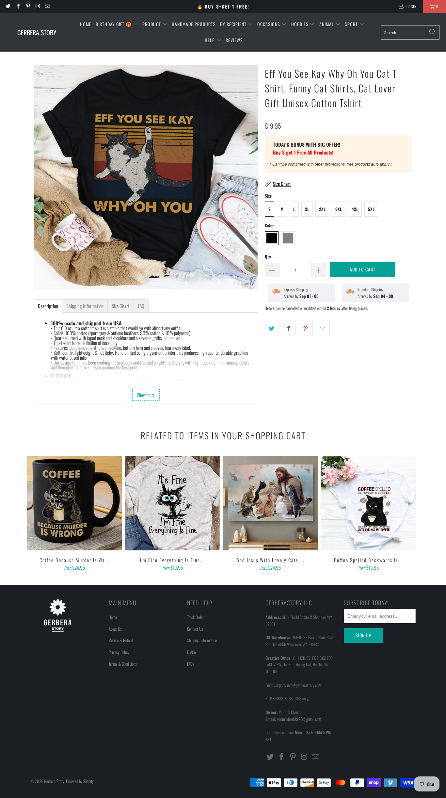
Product (152, 24)
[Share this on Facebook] (289, 328)
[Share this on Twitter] (272, 328)
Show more (146, 394)
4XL (355, 209)
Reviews (234, 40)
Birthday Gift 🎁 (114, 24)
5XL (371, 209)
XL (307, 209)
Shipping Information (202, 640)
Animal (327, 24)
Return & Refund (121, 640)
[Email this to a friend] (323, 328)
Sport (352, 24)
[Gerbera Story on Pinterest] (27, 6)
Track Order (195, 617)
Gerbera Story (54, 781)
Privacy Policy (119, 652)
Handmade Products (194, 24)
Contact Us (195, 629)
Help (210, 40)
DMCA (191, 652)
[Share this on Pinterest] (306, 328)
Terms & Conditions (123, 663)
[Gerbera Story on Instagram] (37, 6)
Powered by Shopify (80, 781)
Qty (268, 256)
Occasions (269, 24)
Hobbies (300, 24)
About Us (115, 629)
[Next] (409, 514)
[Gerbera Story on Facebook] (17, 6)
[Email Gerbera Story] (47, 6)
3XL (338, 209)
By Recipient (234, 24)
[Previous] (36, 514)
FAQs (190, 663)
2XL (322, 209)
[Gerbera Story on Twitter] (7, 6)
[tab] (48, 306)
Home (85, 24)
